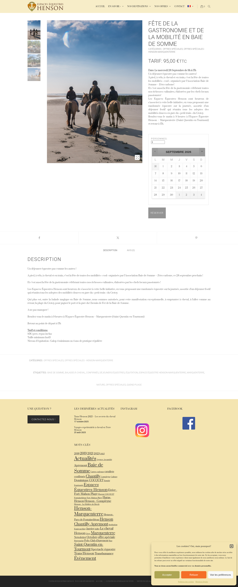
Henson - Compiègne (98, 501)
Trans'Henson (84, 554)
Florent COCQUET (106, 494)
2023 (97, 453)
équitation (132, 372)
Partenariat (79, 541)
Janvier (90, 528)
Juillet (97, 529)
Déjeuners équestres (112, 372)
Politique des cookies (186, 582)
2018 (76, 453)
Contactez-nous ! (43, 419)
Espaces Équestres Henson (91, 487)
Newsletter (80, 537)
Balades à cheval (75, 372)
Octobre (92, 537)
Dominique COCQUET (88, 480)
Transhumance (104, 553)
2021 (90, 453)
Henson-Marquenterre (88, 511)
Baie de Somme (55, 372)
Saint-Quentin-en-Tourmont (88, 547)
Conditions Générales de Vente (120, 581)
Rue (110, 541)
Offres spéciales (173, 49)
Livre (88, 533)
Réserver (157, 213)
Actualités (85, 458)
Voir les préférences (220, 574)
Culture (114, 477)
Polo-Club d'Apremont (96, 540)
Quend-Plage (134, 384)
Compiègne (105, 477)
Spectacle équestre (103, 549)
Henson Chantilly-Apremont (93, 522)
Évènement (85, 558)
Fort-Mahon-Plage (94, 498)
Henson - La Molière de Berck (86, 504)
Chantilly (93, 476)
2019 (83, 453)
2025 (102, 454)
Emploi (107, 480)
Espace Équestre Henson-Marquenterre (162, 372)
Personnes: (159, 138)
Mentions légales (201, 582)
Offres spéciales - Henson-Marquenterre (89, 360)
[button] (231, 546)
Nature (100, 384)
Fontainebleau (80, 498)
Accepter (167, 574)
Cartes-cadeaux (97, 472)
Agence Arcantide (104, 459)
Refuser (194, 574)
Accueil (99, 581)
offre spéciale (106, 537)
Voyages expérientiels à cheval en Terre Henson (92, 428)
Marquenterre (195, 372)
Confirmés (92, 372)
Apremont (80, 465)
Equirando (78, 485)
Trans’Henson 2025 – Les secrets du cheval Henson (94, 417)
